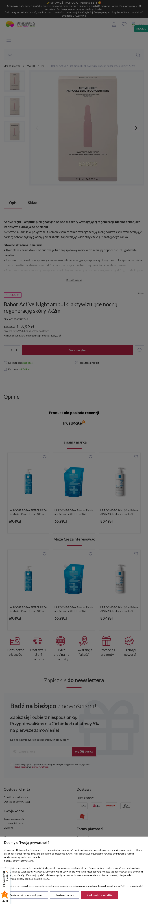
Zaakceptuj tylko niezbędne (26, 895)
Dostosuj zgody (64, 895)
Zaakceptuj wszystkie (99, 895)
